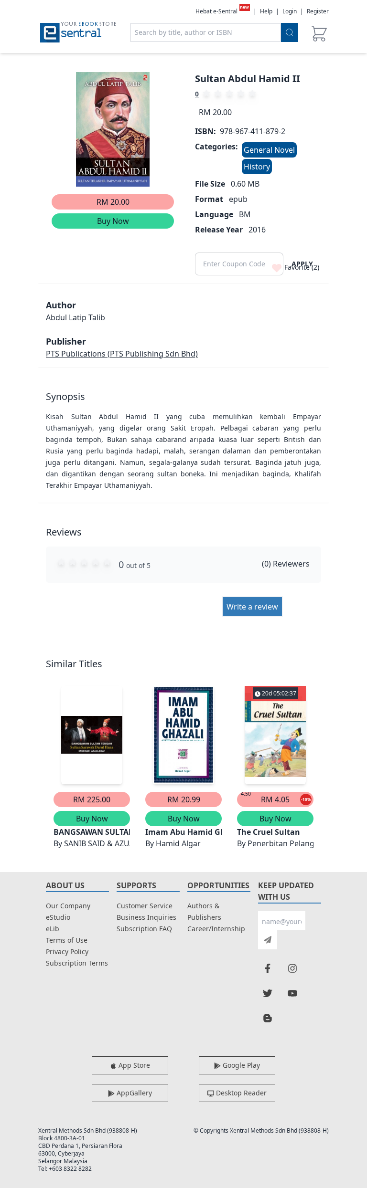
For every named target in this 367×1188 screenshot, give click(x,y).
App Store (133, 1065)
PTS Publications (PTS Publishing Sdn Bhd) (122, 353)
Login (289, 11)
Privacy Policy (67, 951)
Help (266, 11)
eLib (52, 928)
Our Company (68, 905)
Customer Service (145, 905)
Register (318, 11)
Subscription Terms (77, 962)
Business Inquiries (146, 917)
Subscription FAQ (144, 928)
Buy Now (113, 221)
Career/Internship (216, 928)
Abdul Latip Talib (75, 317)
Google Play (240, 1065)
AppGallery (133, 1092)
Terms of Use (66, 940)
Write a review (252, 606)
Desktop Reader (240, 1092)
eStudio (58, 917)
